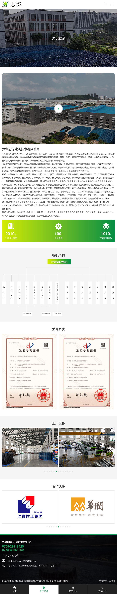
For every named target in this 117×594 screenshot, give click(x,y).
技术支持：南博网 (107, 580)
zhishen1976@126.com (25, 560)
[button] (44, 471)
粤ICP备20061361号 (59, 580)
